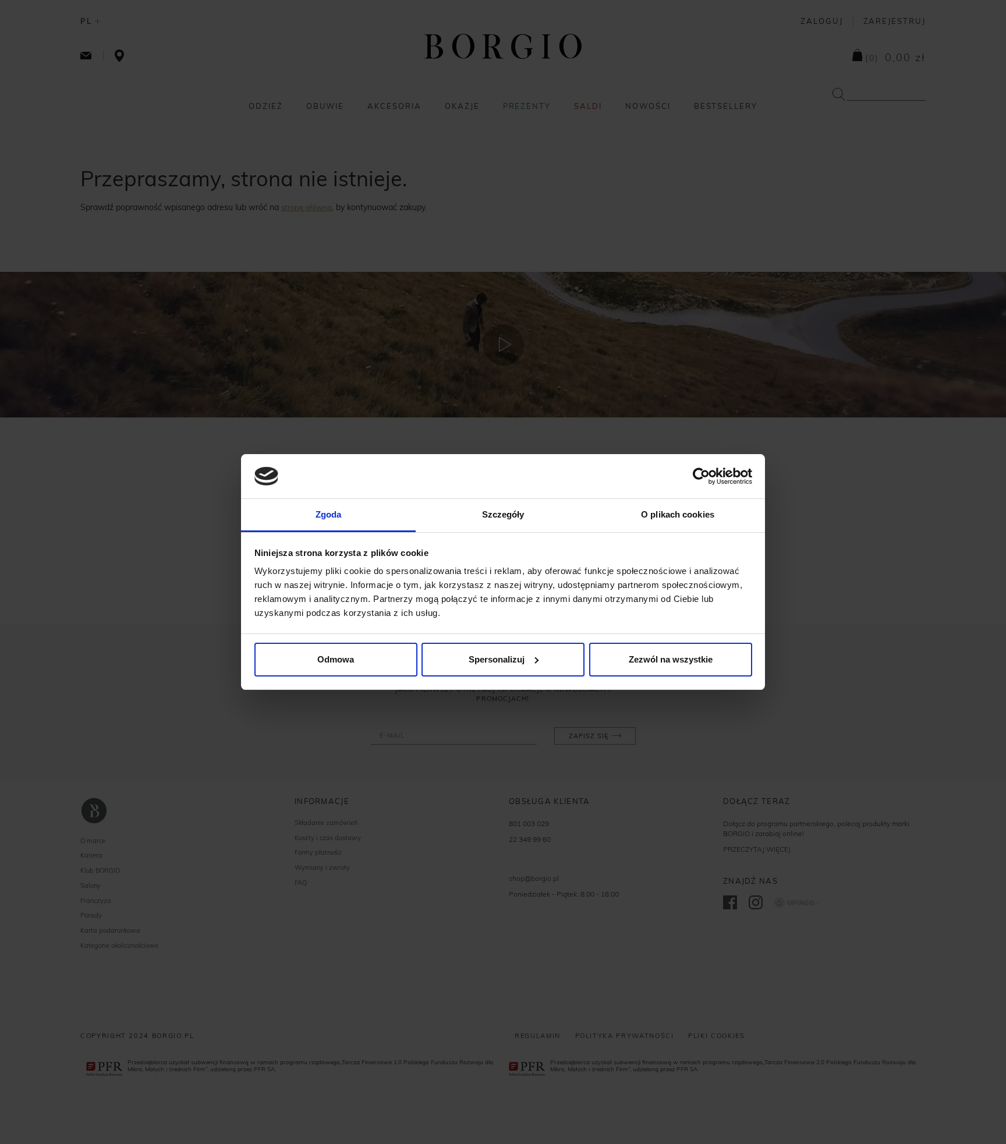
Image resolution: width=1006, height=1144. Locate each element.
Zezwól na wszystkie (671, 659)
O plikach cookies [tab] (677, 514)
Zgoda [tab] (329, 514)
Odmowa (335, 659)
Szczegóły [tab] (503, 514)
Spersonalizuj (497, 659)
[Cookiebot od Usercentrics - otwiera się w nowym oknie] (701, 476)
